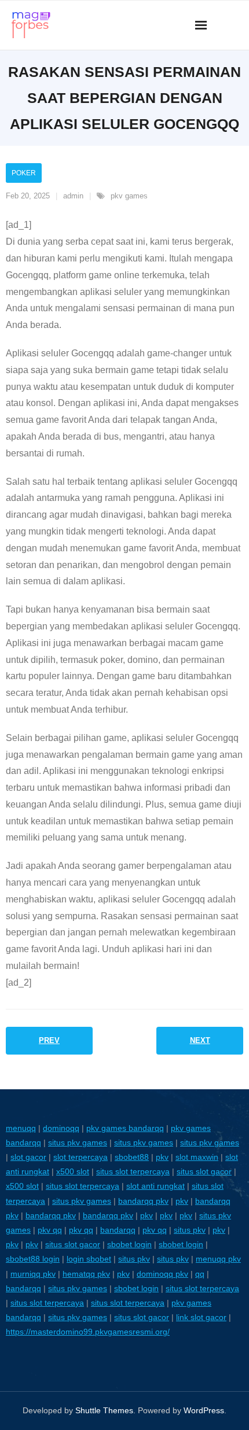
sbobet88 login (33, 1258)
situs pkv (190, 1229)
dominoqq (61, 1128)
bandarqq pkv (143, 1201)
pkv (162, 1157)
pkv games (129, 195)
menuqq (21, 1128)
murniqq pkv (33, 1273)
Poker (24, 173)
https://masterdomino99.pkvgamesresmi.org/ (88, 1331)
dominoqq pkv (162, 1273)
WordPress (204, 1410)
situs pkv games (77, 1142)
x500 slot (72, 1171)
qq (199, 1273)
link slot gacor (201, 1317)
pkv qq (50, 1229)
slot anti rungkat (155, 1186)
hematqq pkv (86, 1273)
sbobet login (129, 1244)
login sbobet (89, 1258)
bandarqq (118, 1229)
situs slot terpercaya (133, 1171)
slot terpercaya (80, 1157)
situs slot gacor (204, 1171)
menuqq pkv (218, 1258)
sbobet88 (132, 1157)
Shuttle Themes (104, 1410)
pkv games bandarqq (125, 1128)
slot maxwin (196, 1157)
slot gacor (28, 1157)
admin (73, 195)
